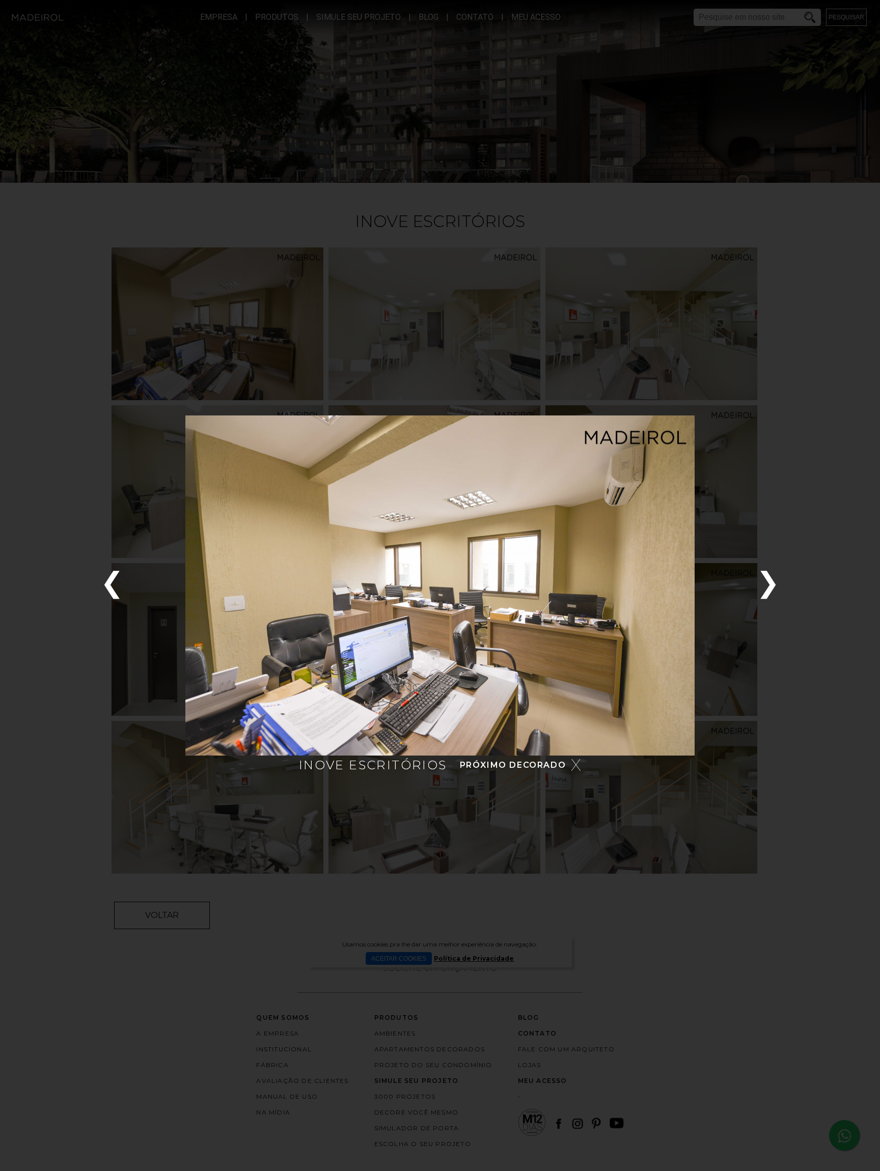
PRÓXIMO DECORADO (513, 765)
